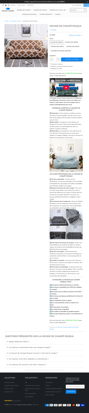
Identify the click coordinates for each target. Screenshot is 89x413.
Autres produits (46, 14)
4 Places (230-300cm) (72, 46)
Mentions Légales (49, 395)
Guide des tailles (29, 396)
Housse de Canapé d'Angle (11, 385)
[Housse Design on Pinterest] (8, 5)
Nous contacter (49, 382)
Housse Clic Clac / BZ (58, 10)
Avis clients (21, 5)
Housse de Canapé (24, 10)
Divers (58, 14)
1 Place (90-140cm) (56, 42)
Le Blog (12, 5)
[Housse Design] (8, 9)
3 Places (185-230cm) (57, 46)
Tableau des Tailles (75, 35)
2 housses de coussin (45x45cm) (60, 51)
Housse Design (12, 404)
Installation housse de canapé (32, 385)
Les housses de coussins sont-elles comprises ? (27, 365)
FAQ (26, 382)
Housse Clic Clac (8, 392)
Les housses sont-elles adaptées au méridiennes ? (29, 359)
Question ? (30, 5)
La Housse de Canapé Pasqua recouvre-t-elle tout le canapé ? (33, 353)
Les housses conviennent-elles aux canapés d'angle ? (30, 347)
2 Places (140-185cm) (71, 42)
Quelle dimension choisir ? (19, 342)
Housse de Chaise (40, 10)
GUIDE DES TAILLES (72, 73)
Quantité (52, 56)
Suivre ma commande (30, 393)
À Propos (47, 385)
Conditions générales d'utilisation (53, 388)
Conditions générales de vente (53, 392)
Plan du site (36, 404)
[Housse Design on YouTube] (5, 5)
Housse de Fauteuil (29, 14)
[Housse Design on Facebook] (3, 5)
